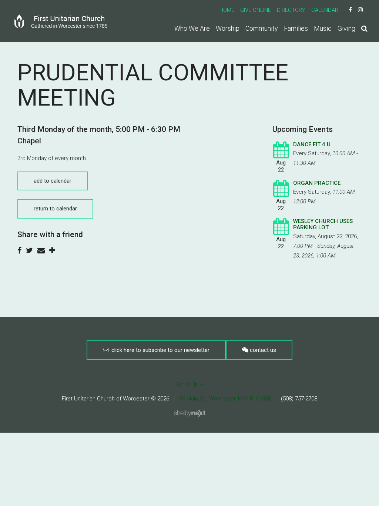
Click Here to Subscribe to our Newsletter (158, 350)
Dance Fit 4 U (312, 144)
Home (226, 10)
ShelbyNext (189, 413)
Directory (291, 10)
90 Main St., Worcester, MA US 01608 (225, 398)
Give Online (255, 10)
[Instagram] (360, 10)
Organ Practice (317, 183)
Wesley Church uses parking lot (323, 224)
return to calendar (55, 208)
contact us (262, 350)
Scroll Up (187, 384)
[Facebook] (350, 10)
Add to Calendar (52, 180)
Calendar (324, 10)
